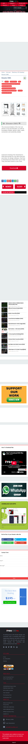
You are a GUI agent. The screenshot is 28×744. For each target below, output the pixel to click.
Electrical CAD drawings (6, 86)
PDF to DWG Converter (8, 690)
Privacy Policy (6, 705)
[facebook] (7, 539)
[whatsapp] (7, 542)
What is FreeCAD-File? (8, 703)
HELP (4, 3)
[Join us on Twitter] (8, 647)
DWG (20, 82)
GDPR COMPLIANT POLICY (8, 709)
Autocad (8, 72)
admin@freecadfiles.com (12, 727)
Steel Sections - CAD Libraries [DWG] (16, 329)
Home (3, 72)
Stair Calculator (6, 693)
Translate (19, 11)
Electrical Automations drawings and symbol (11, 84)
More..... (19, 643)
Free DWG (20, 90)
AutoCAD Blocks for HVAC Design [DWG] (16, 323)
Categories (12, 3)
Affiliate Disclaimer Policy (8, 712)
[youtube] (20, 542)
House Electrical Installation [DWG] (15, 318)
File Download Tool (7, 695)
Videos (13, 5)
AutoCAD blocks (13, 82)
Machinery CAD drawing (18, 72)
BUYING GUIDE (22, 3)
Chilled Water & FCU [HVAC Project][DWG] (17, 349)
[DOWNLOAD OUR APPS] (3, 647)
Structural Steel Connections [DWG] (15, 339)
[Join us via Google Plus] (14, 647)
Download (13, 168)
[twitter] (20, 539)
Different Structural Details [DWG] (15, 308)
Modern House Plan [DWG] (14, 313)
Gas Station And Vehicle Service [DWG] (16, 344)
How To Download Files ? (8, 677)
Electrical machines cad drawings (8, 88)
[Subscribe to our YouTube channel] (16, 647)
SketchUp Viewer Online (8, 688)
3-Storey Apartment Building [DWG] (15, 334)
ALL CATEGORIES (6, 659)
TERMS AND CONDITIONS (8, 707)
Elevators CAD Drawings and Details (9, 90)
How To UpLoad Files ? (8, 679)
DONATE (21, 5)
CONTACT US (6, 714)
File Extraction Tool (7, 697)
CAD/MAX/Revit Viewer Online (9, 686)
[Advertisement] (14, 27)
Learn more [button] (6, 738)
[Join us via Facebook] (11, 647)
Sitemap (5, 661)
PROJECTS (5, 5)
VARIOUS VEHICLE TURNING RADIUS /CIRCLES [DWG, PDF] (16, 303)
